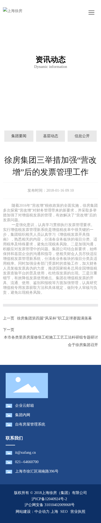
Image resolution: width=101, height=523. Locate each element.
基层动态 (50, 136)
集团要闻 (18, 136)
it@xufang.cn (25, 453)
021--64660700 (27, 462)
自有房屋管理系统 (30, 424)
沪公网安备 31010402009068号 (49, 505)
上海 (54, 512)
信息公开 (82, 136)
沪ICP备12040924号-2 (49, 499)
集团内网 (22, 415)
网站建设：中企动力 (33, 512)
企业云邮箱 (24, 406)
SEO (64, 512)
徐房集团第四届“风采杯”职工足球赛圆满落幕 (54, 318)
